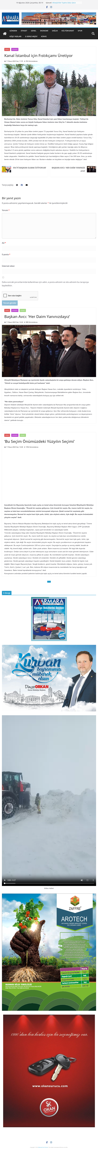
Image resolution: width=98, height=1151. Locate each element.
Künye (44, 36)
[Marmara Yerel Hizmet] (5, 33)
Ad (4, 243)
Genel (33, 31)
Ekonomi (44, 31)
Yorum (6, 210)
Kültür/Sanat (68, 31)
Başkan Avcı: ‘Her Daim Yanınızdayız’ (68, 169)
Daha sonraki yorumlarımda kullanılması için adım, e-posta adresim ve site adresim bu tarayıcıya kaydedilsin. (45, 284)
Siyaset (24, 31)
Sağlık (55, 31)
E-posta (6, 254)
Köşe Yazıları (15, 36)
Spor (80, 31)
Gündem (13, 31)
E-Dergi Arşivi (31, 36)
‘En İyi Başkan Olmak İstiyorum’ (29, 167)
